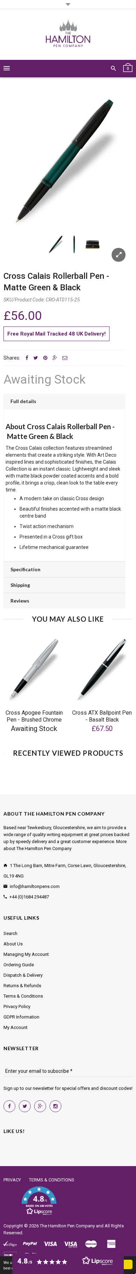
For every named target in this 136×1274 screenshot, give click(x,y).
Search (10, 933)
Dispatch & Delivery (23, 975)
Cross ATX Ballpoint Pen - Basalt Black (102, 716)
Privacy (12, 1179)
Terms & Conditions (23, 996)
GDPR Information (21, 1017)
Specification (25, 569)
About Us (13, 943)
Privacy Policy (16, 1006)
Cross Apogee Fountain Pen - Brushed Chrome (34, 716)
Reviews (19, 601)
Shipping (20, 585)
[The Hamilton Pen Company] (68, 34)
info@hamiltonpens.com (35, 886)
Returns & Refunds (22, 985)
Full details (23, 401)
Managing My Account (26, 954)
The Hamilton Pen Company (67, 1225)
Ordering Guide (18, 964)
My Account (15, 1027)
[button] (38, 1200)
